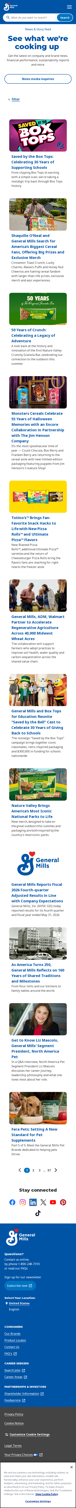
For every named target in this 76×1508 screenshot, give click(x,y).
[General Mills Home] (10, 6)
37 (49, 1170)
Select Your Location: (19, 1298)
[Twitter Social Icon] (43, 1202)
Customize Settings (38, 1501)
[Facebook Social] (12, 1202)
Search (64, 17)
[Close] (72, 1467)
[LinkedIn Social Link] (33, 1202)
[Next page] (55, 1170)
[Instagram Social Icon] (22, 1202)
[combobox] (33, 17)
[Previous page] (21, 1170)
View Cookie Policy (46, 1494)
